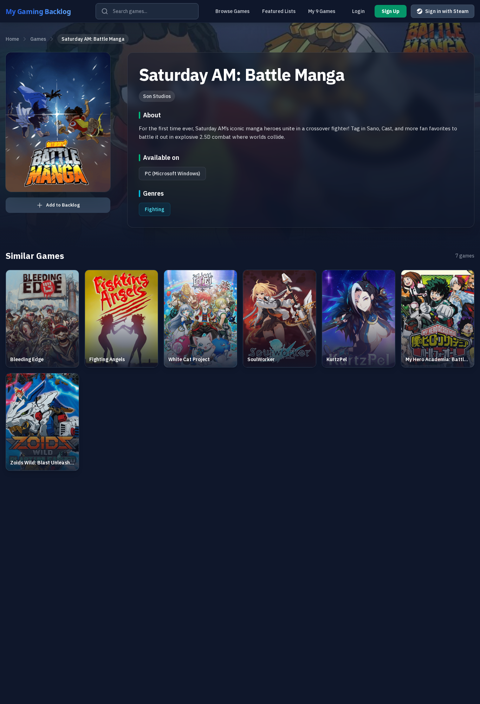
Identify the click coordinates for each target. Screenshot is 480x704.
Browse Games (232, 11)
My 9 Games (321, 11)
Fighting (154, 209)
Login (358, 11)
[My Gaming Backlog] (45, 11)
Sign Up (391, 11)
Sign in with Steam (446, 11)
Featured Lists (279, 11)
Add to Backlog (63, 205)
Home (12, 39)
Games (38, 39)
